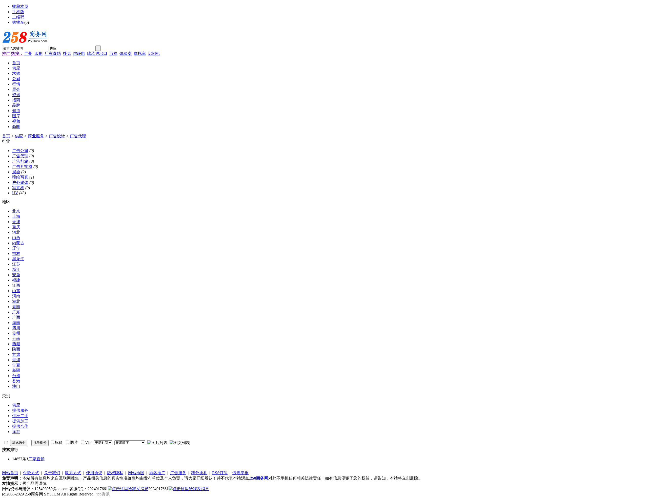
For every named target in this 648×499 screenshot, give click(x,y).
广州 (28, 53)
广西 (16, 317)
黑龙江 (18, 259)
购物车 (18, 22)
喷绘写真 (20, 177)
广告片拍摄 (22, 166)
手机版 (18, 12)
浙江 (16, 269)
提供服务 (20, 410)
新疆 (16, 370)
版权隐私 (115, 473)
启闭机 (154, 53)
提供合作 (20, 426)
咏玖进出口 (97, 53)
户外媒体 (20, 182)
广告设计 (57, 136)
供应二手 (20, 416)
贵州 (16, 333)
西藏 (16, 344)
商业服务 (36, 136)
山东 (16, 291)
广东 (16, 312)
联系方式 (73, 473)
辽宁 (16, 248)
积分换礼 (199, 473)
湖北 (16, 301)
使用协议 (94, 473)
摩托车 (140, 53)
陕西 (16, 349)
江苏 (16, 264)
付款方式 (31, 473)
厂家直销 (53, 53)
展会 (16, 172)
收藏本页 (20, 6)
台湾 (16, 376)
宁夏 (16, 365)
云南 (16, 338)
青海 (16, 360)
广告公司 (20, 150)
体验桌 (125, 53)
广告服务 (178, 473)
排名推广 (157, 473)
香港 (16, 381)
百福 (113, 53)
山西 (16, 237)
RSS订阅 (220, 473)
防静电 (79, 53)
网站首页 (10, 473)
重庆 (16, 227)
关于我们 (52, 473)
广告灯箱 (20, 161)
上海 (16, 216)
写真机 (18, 188)
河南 (16, 296)
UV (15, 193)
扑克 (67, 53)
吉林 (16, 253)
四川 (16, 328)
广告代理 (78, 136)
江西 (16, 285)
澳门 (16, 386)
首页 (6, 136)
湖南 (16, 307)
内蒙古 (18, 243)
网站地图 (136, 473)
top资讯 (103, 494)
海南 (16, 322)
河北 (16, 232)
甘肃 (16, 354)
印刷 (38, 53)
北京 (16, 211)
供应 (19, 136)
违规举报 (240, 473)
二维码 (18, 17)
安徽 (16, 275)
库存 (16, 431)
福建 (16, 280)
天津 (16, 222)
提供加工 (20, 421)
